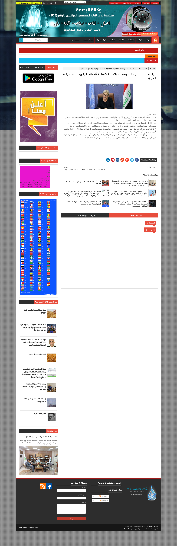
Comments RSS (32, 527)
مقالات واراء (75, 40)
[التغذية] (43, 486)
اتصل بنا (137, 3)
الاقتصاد (131, 40)
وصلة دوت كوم (126, 529)
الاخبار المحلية (143, 69)
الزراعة (139, 40)
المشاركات (104, 496)
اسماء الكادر (114, 3)
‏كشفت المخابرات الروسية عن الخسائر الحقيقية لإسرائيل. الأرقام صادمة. (33, 327)
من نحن (146, 3)
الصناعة (112, 40)
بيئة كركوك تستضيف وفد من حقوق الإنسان (42, 437)
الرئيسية (155, 3)
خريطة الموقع (126, 3)
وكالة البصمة (153, 526)
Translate (105, 2)
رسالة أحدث (150, 167)
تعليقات (105, 500)
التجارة (121, 40)
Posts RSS (22, 527)
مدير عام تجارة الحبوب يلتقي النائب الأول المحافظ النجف (34, 387)
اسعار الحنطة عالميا (37, 354)
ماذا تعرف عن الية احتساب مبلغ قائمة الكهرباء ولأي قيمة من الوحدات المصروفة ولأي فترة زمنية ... (34, 373)
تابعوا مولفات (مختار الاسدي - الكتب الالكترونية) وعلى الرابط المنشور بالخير (33, 342)
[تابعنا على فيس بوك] (49, 486)
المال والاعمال (101, 40)
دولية (148, 40)
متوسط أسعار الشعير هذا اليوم (35, 311)
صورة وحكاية (88, 40)
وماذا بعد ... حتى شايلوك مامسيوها (35, 400)
